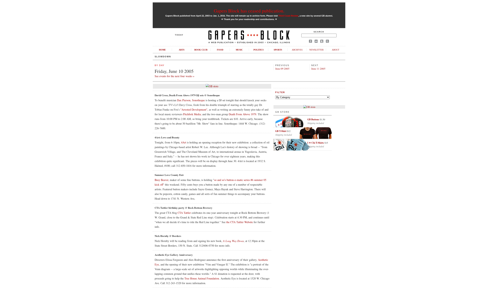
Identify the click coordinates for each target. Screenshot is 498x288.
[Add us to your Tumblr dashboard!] (327, 41)
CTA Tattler (184, 213)
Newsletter (316, 50)
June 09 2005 (282, 68)
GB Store (282, 112)
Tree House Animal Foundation (201, 278)
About (335, 50)
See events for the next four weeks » (174, 76)
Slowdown (163, 56)
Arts (181, 50)
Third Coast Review (288, 16)
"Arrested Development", (194, 109)
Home (162, 50)
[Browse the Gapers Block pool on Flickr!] (316, 41)
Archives (297, 50)
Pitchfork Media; (192, 114)
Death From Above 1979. (243, 114)
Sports (278, 50)
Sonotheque (198, 100)
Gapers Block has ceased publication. (249, 11)
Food (220, 50)
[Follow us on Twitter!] (321, 41)
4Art (183, 142)
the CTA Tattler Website (239, 222)
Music (239, 50)
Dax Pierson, (184, 100)
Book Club (200, 50)
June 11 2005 (318, 68)
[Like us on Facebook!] (310, 41)
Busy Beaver (161, 180)
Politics (258, 50)
